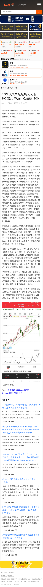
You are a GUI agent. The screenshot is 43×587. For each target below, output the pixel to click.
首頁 (2, 88)
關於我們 (12, 572)
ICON (14, 390)
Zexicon (5, 393)
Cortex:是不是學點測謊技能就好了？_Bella (19, 480)
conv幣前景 (25, 390)
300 (18, 390)
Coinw (9, 88)
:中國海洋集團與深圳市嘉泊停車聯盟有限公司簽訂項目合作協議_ (21, 536)
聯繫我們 (4, 572)
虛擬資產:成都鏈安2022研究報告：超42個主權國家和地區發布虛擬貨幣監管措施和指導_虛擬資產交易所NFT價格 (20, 429)
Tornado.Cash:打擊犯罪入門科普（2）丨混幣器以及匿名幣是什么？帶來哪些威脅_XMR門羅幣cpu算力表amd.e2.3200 (21, 457)
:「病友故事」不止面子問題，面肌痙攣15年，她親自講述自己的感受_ (21, 406)
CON (10, 390)
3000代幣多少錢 (15, 393)
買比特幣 (16, 584)
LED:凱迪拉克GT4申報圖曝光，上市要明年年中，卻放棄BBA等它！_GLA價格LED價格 (21, 510)
